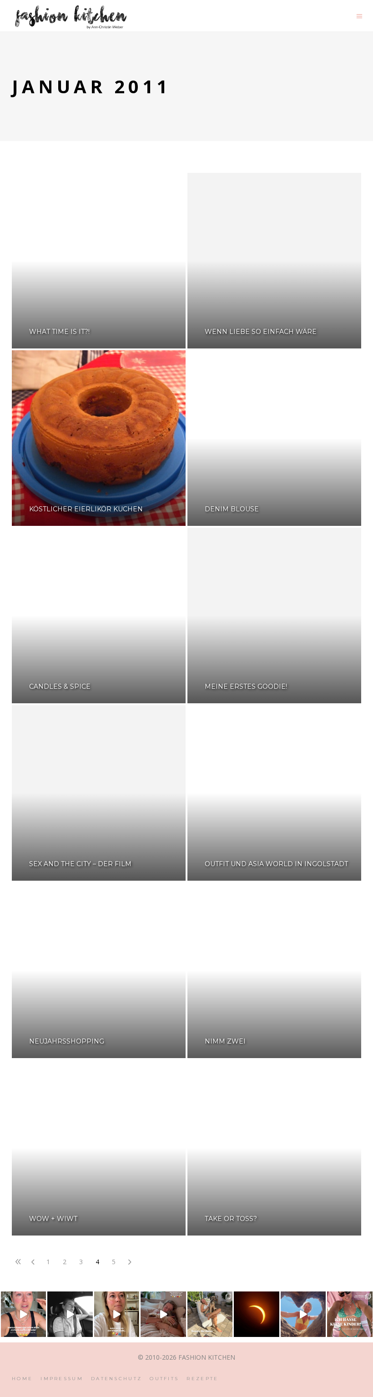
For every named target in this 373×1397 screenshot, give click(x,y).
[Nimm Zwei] (274, 970)
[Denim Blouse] (274, 438)
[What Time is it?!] (99, 260)
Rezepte (202, 1379)
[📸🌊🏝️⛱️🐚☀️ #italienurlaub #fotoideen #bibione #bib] (303, 1314)
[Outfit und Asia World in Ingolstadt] (274, 793)
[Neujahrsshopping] (99, 970)
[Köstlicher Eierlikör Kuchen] (99, 438)
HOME (22, 1379)
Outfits (164, 1379)
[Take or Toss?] (274, 1148)
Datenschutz (116, 1379)
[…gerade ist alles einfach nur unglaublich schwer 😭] (117, 1314)
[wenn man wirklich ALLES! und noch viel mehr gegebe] (70, 1314)
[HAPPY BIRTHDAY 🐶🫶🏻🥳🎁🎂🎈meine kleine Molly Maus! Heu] (210, 1314)
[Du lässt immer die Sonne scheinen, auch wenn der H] (163, 1314)
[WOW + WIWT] (99, 1148)
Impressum (61, 1379)
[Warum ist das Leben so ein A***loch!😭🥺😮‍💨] (23, 1314)
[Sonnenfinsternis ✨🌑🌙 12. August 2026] (256, 1314)
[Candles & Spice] (99, 615)
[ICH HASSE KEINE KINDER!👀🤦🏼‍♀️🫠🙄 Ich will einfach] (350, 1314)
